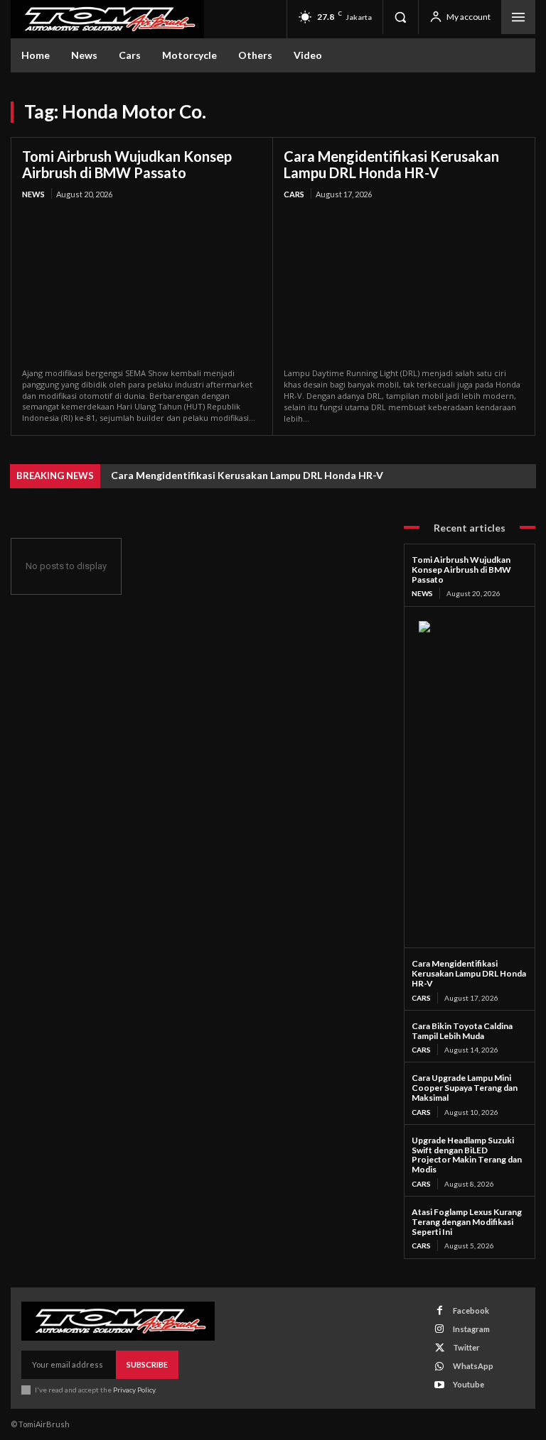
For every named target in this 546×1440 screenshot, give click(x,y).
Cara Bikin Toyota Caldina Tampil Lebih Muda (462, 1031)
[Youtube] (440, 1385)
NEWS (33, 194)
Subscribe (147, 1364)
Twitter (466, 1347)
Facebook (471, 1310)
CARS (294, 194)
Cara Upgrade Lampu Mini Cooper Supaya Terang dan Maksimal (465, 1087)
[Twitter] (440, 1348)
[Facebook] (440, 1310)
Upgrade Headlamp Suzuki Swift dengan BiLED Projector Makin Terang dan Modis (467, 1155)
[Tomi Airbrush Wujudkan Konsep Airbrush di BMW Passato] (142, 284)
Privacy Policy (134, 1389)
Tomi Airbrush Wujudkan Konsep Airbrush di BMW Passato (127, 164)
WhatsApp (473, 1365)
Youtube (468, 1384)
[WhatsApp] (440, 1366)
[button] (400, 17)
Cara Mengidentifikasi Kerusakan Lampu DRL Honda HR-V (391, 164)
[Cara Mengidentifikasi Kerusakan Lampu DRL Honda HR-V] (404, 285)
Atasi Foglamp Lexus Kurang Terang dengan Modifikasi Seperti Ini (467, 1222)
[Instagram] (440, 1329)
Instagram (471, 1329)
